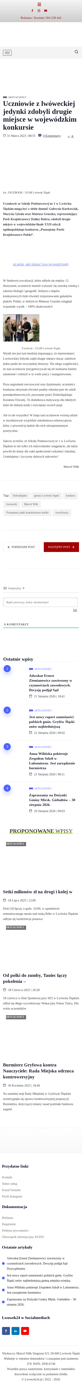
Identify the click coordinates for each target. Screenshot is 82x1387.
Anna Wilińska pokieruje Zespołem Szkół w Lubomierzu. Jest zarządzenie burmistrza (52, 761)
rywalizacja (62, 512)
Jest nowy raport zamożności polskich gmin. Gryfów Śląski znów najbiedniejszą (51, 722)
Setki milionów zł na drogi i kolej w (37, 891)
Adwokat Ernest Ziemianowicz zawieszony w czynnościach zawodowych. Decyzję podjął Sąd (50, 683)
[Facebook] (34, 10)
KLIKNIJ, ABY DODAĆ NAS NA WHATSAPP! (41, 264)
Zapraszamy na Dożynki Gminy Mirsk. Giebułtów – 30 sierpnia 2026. (52, 800)
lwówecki (11, 504)
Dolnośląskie (20, 495)
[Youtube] (47, 10)
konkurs (70, 495)
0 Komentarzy (52, 135)
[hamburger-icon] (7, 53)
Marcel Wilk (31, 504)
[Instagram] (41, 10)
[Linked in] (16, 1331)
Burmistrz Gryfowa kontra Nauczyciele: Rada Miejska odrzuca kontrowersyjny (38, 1070)
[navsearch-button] (75, 53)
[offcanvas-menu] (41, 4)
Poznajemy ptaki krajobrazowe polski (27, 512)
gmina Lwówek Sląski (46, 495)
